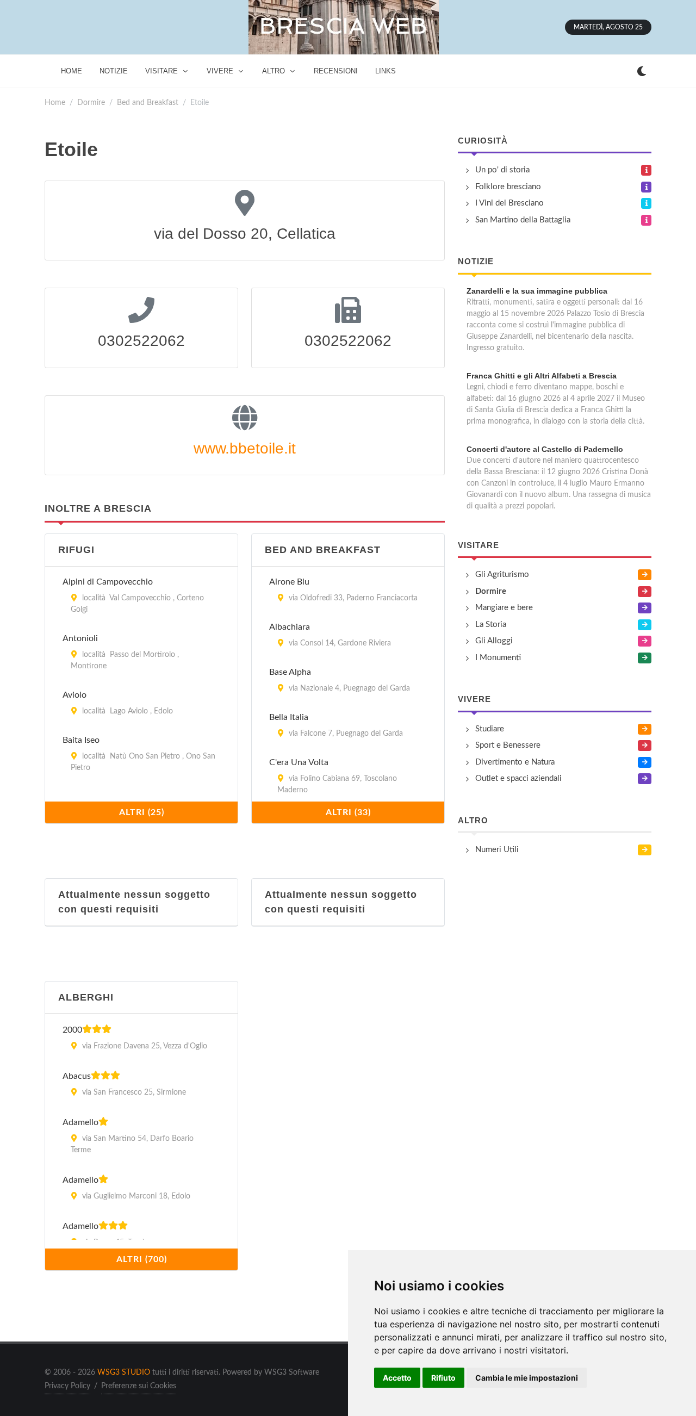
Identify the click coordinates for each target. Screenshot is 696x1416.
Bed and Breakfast (147, 102)
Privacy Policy (67, 1386)
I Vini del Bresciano (509, 203)
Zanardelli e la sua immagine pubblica (537, 291)
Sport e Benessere (507, 745)
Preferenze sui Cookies (138, 1386)
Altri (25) (141, 812)
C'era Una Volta (298, 762)
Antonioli (80, 638)
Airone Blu (289, 581)
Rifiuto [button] (443, 1377)
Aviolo (74, 695)
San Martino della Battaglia (522, 220)
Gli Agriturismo (502, 574)
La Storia (490, 624)
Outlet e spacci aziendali (518, 778)
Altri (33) (348, 812)
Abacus (77, 1076)
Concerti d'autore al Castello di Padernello (545, 449)
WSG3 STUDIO (123, 1372)
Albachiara (289, 627)
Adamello (80, 1122)
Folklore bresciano (508, 187)
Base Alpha (290, 672)
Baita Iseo (81, 740)
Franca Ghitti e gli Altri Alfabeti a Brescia (542, 375)
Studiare (489, 729)
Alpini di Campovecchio (108, 581)
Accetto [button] (397, 1377)
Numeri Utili (497, 850)
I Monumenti (498, 658)
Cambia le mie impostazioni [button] (526, 1377)
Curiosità (483, 140)
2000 (72, 1030)
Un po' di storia (502, 170)
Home (55, 102)
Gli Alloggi (494, 641)
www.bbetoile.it (245, 448)
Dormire (91, 102)
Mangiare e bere (504, 608)
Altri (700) (141, 1259)
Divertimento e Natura (515, 762)
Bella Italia (288, 717)
